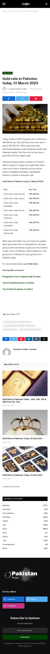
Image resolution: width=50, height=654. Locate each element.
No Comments (9, 92)
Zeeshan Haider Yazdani (18, 89)
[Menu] (4, 4)
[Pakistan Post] (25, 4)
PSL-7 (5, 533)
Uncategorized (8, 544)
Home (4, 11)
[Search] (46, 4)
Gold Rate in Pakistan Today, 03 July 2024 (22, 475)
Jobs (4, 525)
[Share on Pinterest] (35, 98)
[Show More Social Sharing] (45, 98)
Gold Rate (7, 73)
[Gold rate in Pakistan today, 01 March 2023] (25, 119)
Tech (5, 541)
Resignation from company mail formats (21, 276)
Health (5, 521)
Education (7, 509)
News (5, 529)
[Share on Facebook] (8, 98)
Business (6, 505)
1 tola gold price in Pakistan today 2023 (19, 326)
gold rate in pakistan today (30, 329)
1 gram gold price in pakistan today (17, 322)
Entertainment (8, 513)
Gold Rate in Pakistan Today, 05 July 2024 (22, 438)
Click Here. (33, 264)
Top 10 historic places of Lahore (17, 289)
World (5, 548)
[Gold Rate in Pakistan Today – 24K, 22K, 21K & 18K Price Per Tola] (25, 383)
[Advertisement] (25, 41)
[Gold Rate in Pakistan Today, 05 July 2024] (25, 422)
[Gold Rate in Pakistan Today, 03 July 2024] (25, 459)
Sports (5, 537)
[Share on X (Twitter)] (22, 98)
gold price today (10, 329)
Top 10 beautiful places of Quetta (18, 283)
